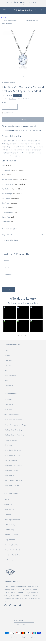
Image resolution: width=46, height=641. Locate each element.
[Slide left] (18, 76)
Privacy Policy (9, 530)
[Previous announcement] (4, 3)
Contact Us (8, 504)
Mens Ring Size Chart (11, 545)
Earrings (7, 355)
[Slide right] (27, 76)
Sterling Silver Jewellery (13, 430)
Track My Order (9, 509)
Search (6, 499)
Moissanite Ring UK (11, 470)
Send (8, 289)
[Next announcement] (41, 3)
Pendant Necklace (11, 440)
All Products (8, 560)
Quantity (4, 102)
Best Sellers (8, 386)
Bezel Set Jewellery (11, 460)
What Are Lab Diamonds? (13, 480)
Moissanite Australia (11, 485)
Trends (6, 381)
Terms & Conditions (11, 535)
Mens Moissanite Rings (12, 450)
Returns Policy (9, 525)
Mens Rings (8, 445)
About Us (7, 514)
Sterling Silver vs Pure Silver (14, 435)
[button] (4, 10)
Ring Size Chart (9, 540)
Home (3, 17)
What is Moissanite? (11, 415)
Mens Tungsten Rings (12, 455)
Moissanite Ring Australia (13, 465)
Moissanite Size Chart (12, 550)
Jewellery (7, 400)
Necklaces (8, 360)
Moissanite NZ (9, 475)
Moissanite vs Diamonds (13, 420)
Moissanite (8, 410)
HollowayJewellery (19, 637)
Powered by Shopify (31, 637)
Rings (6, 350)
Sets (5, 370)
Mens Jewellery (10, 375)
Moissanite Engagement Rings (15, 425)
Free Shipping (12, 99)
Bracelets (7, 365)
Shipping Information (12, 520)
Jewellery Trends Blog (12, 555)
